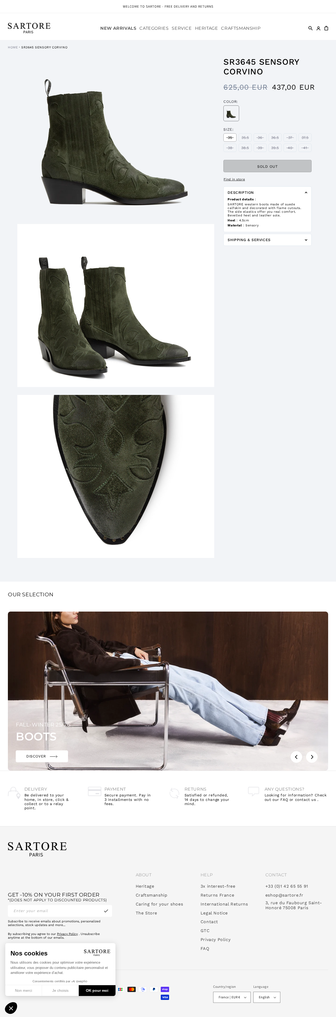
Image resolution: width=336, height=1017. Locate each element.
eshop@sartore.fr (284, 895)
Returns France (217, 895)
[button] (154, 28)
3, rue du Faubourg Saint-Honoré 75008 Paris (293, 905)
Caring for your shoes (159, 904)
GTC (205, 930)
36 (262, 138)
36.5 (276, 138)
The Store (146, 913)
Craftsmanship (151, 895)
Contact (209, 921)
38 (232, 148)
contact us (305, 799)
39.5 (276, 148)
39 (262, 148)
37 (292, 138)
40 (292, 148)
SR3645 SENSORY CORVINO (44, 47)
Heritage (145, 886)
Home (13, 47)
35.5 (247, 138)
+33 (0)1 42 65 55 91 (286, 886)
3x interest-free (218, 886)
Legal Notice (214, 913)
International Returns (224, 904)
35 (232, 138)
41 (307, 148)
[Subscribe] (106, 911)
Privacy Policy (67, 934)
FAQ (205, 948)
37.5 (307, 138)
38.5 (246, 148)
